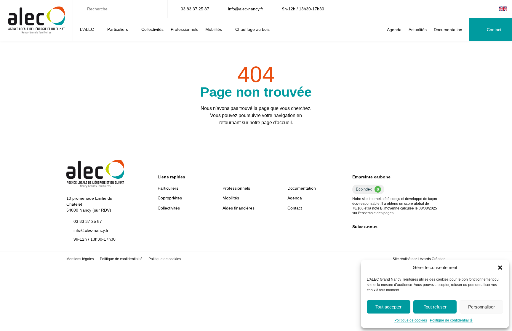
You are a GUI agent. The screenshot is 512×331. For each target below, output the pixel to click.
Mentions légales (80, 259)
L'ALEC (87, 29)
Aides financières (239, 208)
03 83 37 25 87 (195, 9)
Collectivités (152, 29)
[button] (500, 268)
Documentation (448, 29)
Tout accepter (388, 306)
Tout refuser (435, 306)
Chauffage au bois (252, 29)
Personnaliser (481, 306)
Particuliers (117, 29)
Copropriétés (170, 198)
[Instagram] (492, 9)
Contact (494, 29)
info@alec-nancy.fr (245, 9)
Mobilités (213, 29)
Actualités (418, 29)
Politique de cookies (410, 320)
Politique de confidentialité (451, 320)
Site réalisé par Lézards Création (419, 259)
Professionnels (184, 29)
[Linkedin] (473, 9)
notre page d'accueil (270, 122)
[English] (503, 9)
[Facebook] (482, 9)
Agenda (394, 29)
